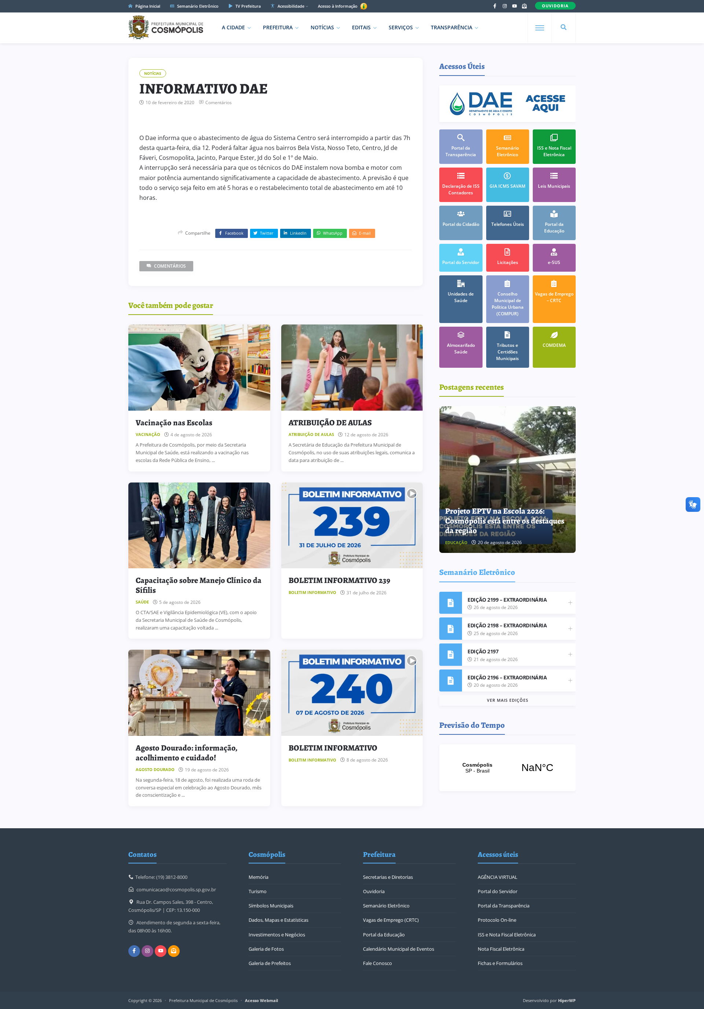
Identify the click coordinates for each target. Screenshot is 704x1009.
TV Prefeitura (247, 6)
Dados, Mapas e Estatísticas (278, 920)
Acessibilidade (290, 6)
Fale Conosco (377, 963)
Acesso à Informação (338, 6)
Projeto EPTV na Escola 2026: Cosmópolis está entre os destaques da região (504, 521)
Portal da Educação (384, 934)
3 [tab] (564, 413)
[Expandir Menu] (539, 28)
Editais (361, 27)
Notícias (322, 27)
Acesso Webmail (261, 1000)
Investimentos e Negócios (277, 934)
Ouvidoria (374, 891)
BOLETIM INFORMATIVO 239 (339, 580)
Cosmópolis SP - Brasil (507, 768)
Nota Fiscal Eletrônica (501, 949)
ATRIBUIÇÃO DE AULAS (330, 422)
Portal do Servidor (497, 891)
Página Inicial (147, 6)
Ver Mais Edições (507, 700)
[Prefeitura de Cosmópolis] (165, 27)
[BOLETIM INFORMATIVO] (352, 693)
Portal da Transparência (503, 905)
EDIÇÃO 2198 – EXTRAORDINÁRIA (507, 625)
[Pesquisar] (563, 27)
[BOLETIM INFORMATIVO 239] (352, 526)
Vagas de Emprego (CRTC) (391, 920)
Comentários (218, 102)
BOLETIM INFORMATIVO (333, 747)
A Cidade (233, 27)
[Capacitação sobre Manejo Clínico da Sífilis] (199, 526)
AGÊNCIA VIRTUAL (497, 877)
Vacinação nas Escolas (174, 422)
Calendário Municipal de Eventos (398, 949)
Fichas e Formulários (500, 963)
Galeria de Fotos (266, 949)
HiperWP (567, 1000)
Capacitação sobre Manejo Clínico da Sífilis (198, 585)
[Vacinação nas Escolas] (199, 367)
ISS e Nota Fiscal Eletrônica (507, 934)
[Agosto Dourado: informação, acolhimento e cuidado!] (199, 693)
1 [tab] (554, 413)
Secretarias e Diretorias (388, 877)
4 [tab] (569, 413)
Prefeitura (278, 27)
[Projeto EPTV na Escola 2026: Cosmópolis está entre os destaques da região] (508, 479)
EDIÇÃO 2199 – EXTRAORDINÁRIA (507, 599)
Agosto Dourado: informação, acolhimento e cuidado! (187, 752)
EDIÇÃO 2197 (482, 651)
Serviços (401, 27)
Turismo (258, 891)
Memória (258, 877)
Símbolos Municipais (271, 905)
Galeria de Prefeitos (270, 963)
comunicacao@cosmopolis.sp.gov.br (176, 889)
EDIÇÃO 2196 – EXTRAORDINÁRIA (507, 677)
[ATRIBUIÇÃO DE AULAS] (352, 367)
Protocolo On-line (497, 920)
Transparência (451, 27)
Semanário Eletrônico (197, 6)
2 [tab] (559, 413)
